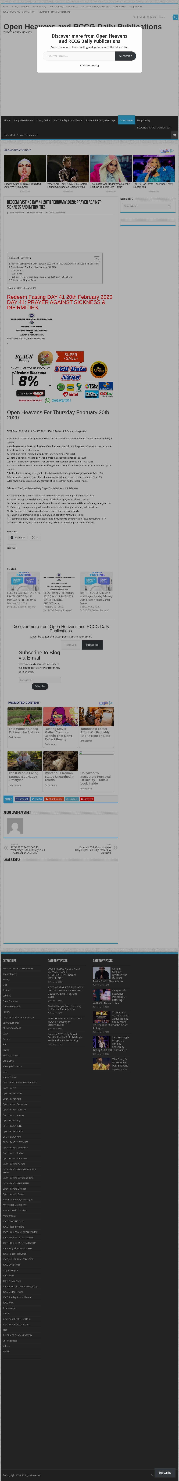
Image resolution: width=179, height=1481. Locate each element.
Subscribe (125, 56)
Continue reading (89, 65)
